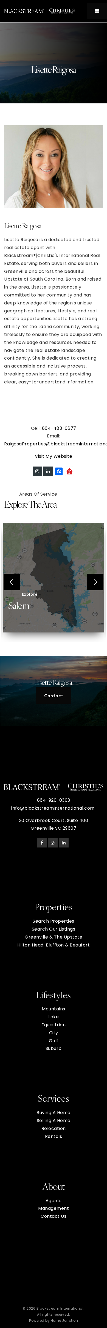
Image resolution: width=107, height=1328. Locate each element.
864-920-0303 (53, 800)
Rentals (53, 1136)
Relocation (53, 1128)
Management (53, 1208)
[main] (53, 374)
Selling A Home (54, 1120)
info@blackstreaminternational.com (53, 808)
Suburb (54, 1048)
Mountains (53, 1009)
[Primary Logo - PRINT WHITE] (39, 11)
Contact (53, 695)
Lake (53, 1017)
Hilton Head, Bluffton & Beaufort (53, 945)
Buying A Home (53, 1112)
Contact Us (53, 1216)
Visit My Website (53, 456)
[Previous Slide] (12, 582)
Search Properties (53, 921)
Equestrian (53, 1025)
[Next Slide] (95, 582)
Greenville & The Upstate (53, 937)
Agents (54, 1200)
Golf (53, 1041)
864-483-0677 (59, 428)
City (53, 1033)
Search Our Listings (53, 929)
